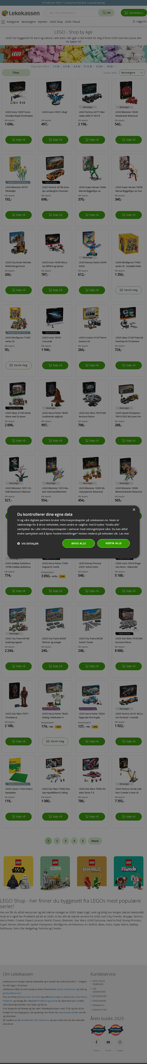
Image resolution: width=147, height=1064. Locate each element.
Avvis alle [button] (78, 543)
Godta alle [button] (114, 543)
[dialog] (73, 532)
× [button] (133, 509)
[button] (28, 543)
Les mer (124, 533)
